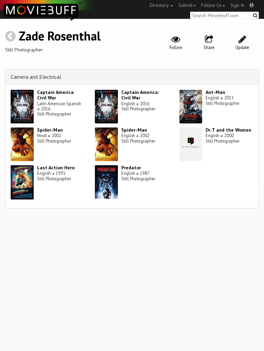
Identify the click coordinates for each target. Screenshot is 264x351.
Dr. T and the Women (228, 130)
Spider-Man (50, 130)
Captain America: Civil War (56, 95)
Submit (185, 5)
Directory (160, 5)
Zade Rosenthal (60, 36)
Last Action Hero (56, 168)
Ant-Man (215, 92)
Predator (131, 168)
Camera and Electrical (36, 76)
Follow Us (211, 5)
